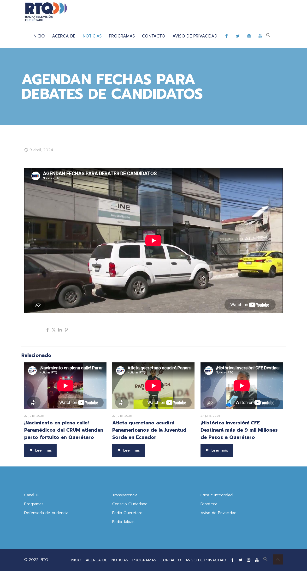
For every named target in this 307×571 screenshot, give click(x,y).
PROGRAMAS (144, 560)
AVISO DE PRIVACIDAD (205, 560)
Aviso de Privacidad (218, 513)
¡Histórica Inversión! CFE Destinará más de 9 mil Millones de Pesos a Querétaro (239, 430)
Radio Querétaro (127, 513)
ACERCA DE (96, 560)
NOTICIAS (120, 560)
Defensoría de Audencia (46, 513)
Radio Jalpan (123, 522)
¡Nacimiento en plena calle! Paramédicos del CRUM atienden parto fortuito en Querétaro (63, 430)
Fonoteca (209, 504)
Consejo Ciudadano (130, 504)
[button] (268, 36)
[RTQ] (46, 12)
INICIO (76, 560)
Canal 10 (31, 495)
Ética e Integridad (217, 495)
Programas (33, 504)
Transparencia (124, 495)
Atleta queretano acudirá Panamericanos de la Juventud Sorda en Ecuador (149, 430)
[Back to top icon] (278, 559)
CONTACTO (170, 560)
